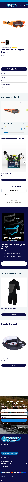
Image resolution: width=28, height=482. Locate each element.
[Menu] (1, 5)
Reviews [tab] (4, 194)
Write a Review (14, 190)
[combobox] (2, 417)
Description (3, 73)
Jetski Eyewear (8, 47)
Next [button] (25, 24)
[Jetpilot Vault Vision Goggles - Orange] (12, 111)
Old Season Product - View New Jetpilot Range (14, 69)
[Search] (3, 5)
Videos (2, 87)
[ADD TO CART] (22, 129)
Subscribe (14, 420)
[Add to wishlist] (21, 102)
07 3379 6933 (8, 449)
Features (3, 77)
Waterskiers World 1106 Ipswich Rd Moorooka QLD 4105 (13, 447)
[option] (14, 24)
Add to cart (13, 179)
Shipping (3, 80)
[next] (24, 162)
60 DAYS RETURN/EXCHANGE (14, 1)
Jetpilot (2, 47)
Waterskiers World (7, 476)
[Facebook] (1, 457)
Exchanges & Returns (5, 84)
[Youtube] (5, 457)
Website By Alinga (15, 476)
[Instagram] (8, 457)
